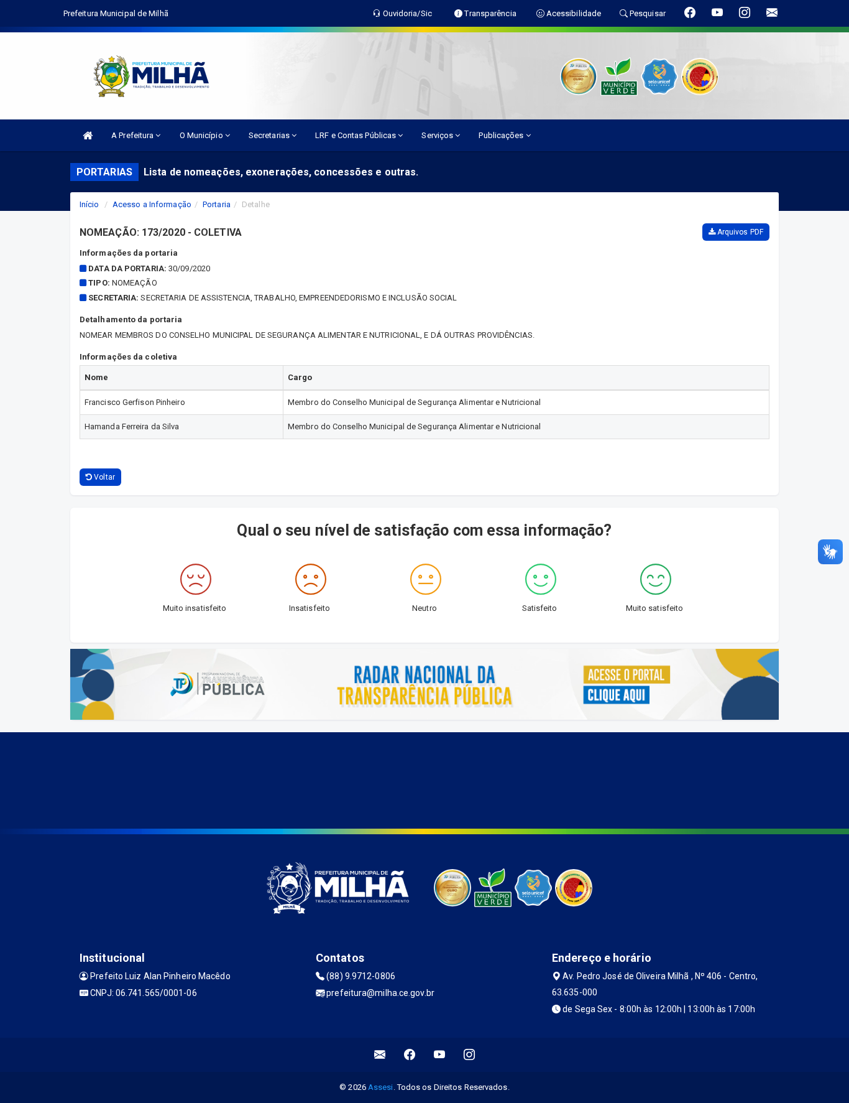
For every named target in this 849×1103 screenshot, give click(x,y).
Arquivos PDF (739, 232)
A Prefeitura (133, 135)
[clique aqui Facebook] (410, 1055)
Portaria (217, 204)
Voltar (103, 477)
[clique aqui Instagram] (469, 1055)
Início (89, 204)
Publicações (502, 135)
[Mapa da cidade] (424, 779)
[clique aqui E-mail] (380, 1055)
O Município (202, 135)
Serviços (438, 135)
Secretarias (270, 135)
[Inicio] (87, 135)
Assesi (380, 1087)
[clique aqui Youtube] (440, 1055)
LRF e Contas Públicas (356, 135)
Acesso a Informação (151, 204)
